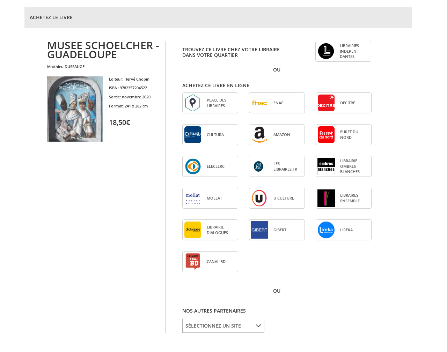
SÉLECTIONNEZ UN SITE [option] (213, 325)
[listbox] (223, 326)
